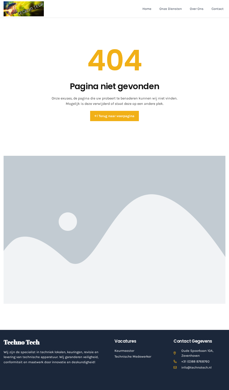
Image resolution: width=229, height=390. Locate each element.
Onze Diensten (170, 9)
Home (146, 9)
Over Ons (197, 9)
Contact (218, 9)
